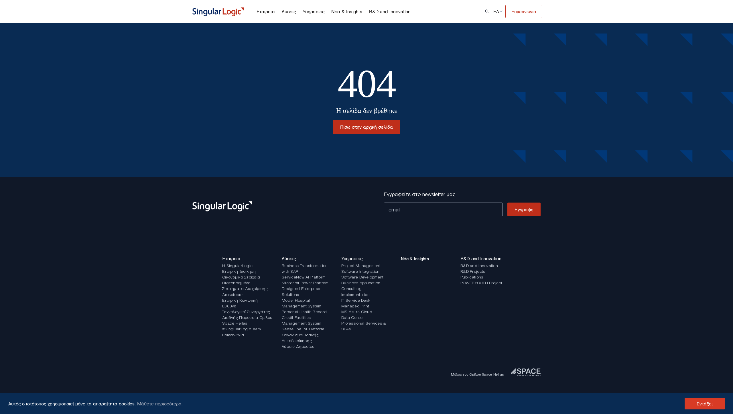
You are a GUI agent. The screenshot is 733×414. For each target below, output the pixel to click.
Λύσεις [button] (289, 11)
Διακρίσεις (232, 294)
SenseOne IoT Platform (303, 328)
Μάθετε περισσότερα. (160, 404)
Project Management (361, 265)
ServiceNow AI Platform (304, 277)
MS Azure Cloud (356, 311)
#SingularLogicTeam (241, 328)
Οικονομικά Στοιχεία (241, 277)
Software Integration (360, 271)
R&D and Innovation (479, 265)
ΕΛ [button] (496, 11)
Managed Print (355, 306)
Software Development (362, 277)
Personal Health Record (304, 311)
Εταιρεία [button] (266, 11)
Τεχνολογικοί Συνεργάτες (246, 311)
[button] (487, 11)
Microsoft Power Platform (305, 282)
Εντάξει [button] (705, 404)
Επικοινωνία (233, 335)
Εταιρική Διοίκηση (239, 271)
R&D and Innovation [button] (390, 11)
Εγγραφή (524, 209)
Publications (471, 277)
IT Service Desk (355, 300)
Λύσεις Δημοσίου (298, 346)
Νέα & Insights (346, 11)
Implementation (355, 294)
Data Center (352, 317)
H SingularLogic (237, 265)
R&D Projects (472, 271)
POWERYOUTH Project (481, 282)
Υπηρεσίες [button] (313, 11)
